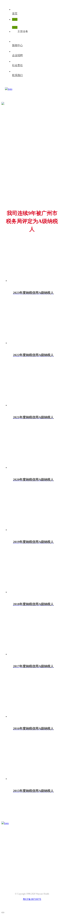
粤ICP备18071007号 (32, 899)
